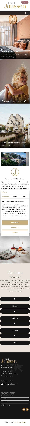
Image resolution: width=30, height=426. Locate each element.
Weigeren (15, 232)
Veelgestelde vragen (6, 405)
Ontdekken (3, 399)
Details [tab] (15, 196)
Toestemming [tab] (5, 196)
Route (15, 343)
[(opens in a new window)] (15, 323)
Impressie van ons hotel (7, 395)
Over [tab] (24, 196)
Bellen (15, 306)
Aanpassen (14, 227)
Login (15, 422)
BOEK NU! (25, 2)
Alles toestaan (15, 222)
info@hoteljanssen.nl (8, 376)
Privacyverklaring (21, 422)
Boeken (15, 330)
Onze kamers (4, 402)
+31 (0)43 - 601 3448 (8, 371)
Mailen (15, 318)
